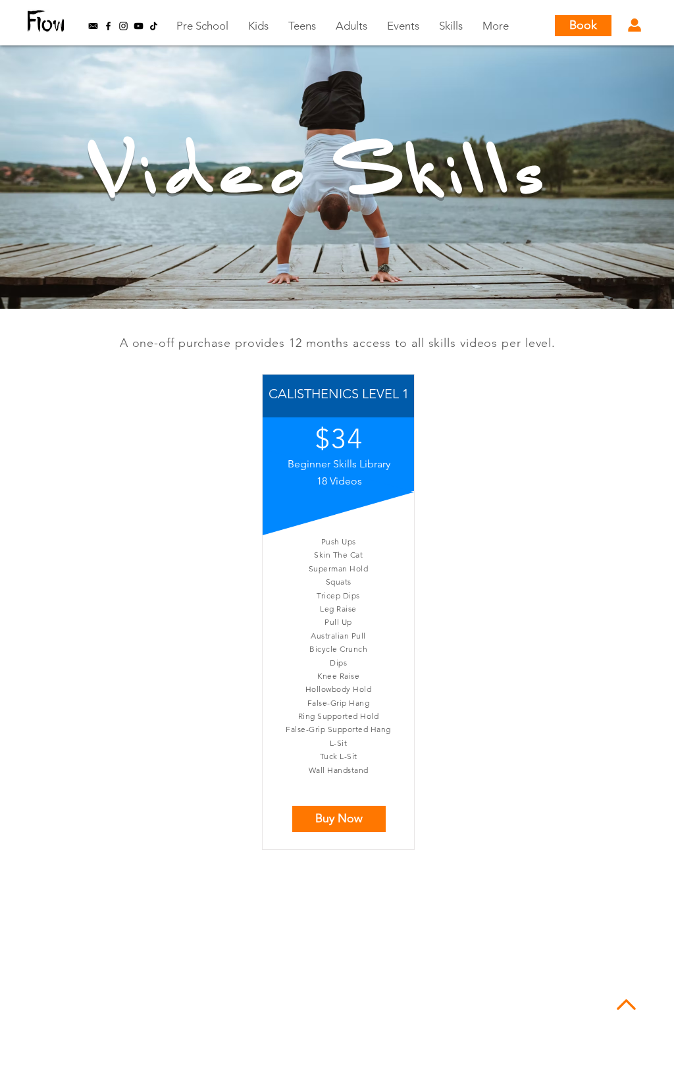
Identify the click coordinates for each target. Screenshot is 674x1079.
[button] (93, 26)
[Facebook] (108, 26)
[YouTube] (138, 26)
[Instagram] (123, 26)
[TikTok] (153, 26)
